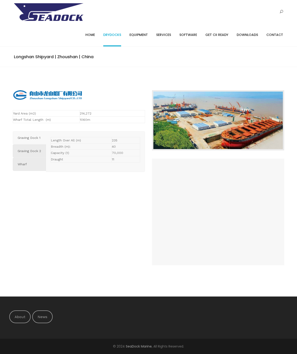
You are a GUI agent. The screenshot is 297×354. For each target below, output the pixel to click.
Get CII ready (216, 34)
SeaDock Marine (139, 346)
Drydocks (112, 34)
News (42, 317)
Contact (274, 34)
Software (188, 34)
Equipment (138, 34)
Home (90, 34)
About (20, 317)
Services (163, 34)
